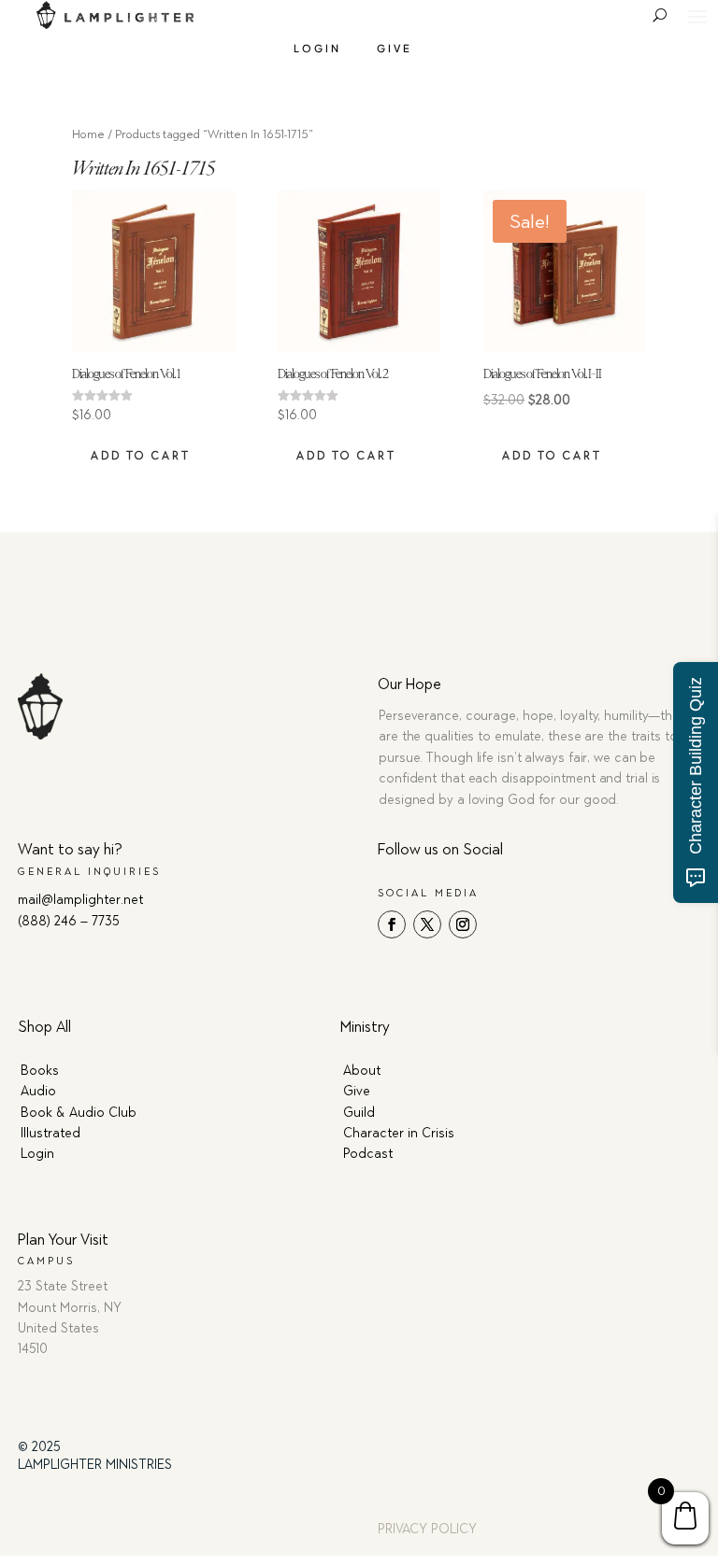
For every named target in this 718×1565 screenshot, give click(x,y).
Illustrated (50, 1133)
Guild (359, 1113)
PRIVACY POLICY (427, 1529)
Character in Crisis (398, 1133)
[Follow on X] (427, 924)
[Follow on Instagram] (463, 924)
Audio (38, 1091)
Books (40, 1071)
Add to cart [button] (141, 455)
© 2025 (39, 1447)
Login (317, 48)
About (362, 1071)
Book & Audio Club (78, 1113)
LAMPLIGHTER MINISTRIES (95, 1465)
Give (394, 48)
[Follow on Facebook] (392, 924)
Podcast (368, 1154)
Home (88, 134)
